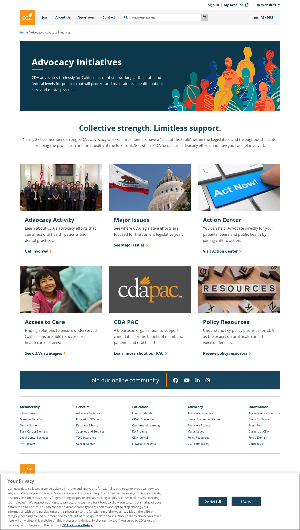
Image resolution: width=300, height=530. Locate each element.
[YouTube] (187, 380)
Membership (30, 407)
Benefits (83, 407)
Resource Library (87, 425)
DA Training (140, 431)
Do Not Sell (213, 501)
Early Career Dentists (34, 431)
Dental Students (30, 425)
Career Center (85, 444)
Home (24, 32)
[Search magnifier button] (125, 17)
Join (45, 17)
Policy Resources (198, 438)
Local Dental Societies (34, 438)
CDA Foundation (198, 444)
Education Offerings (89, 419)
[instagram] (208, 380)
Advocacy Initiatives (89, 413)
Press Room (256, 425)
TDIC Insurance (86, 438)
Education (140, 407)
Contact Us (256, 444)
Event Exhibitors (259, 419)
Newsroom (86, 17)
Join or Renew (29, 413)
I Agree (246, 501)
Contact (108, 17)
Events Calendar (143, 413)
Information (258, 407)
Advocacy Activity (199, 425)
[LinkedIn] (197, 380)
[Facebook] (175, 380)
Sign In (213, 5)
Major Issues (196, 431)
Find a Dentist (257, 438)
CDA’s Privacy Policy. (77, 525)
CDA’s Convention (143, 419)
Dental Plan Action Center (204, 419)
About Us (63, 17)
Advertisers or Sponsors (264, 413)
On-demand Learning (146, 425)
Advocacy (195, 407)
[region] (150, 502)
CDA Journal (140, 438)
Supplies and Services (90, 431)
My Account (234, 5)
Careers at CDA (259, 431)
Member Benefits (31, 419)
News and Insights (144, 444)
